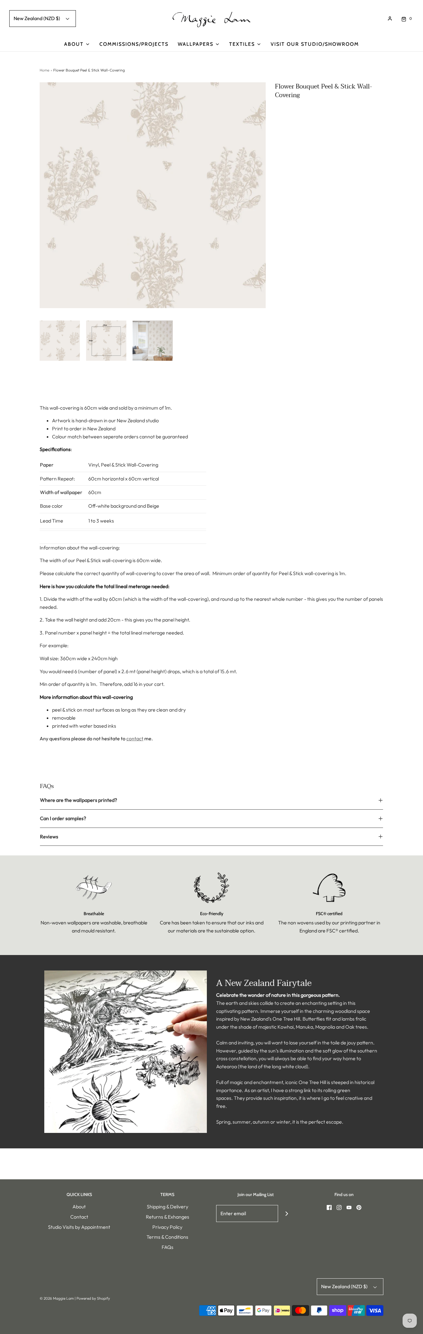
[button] (60, 341)
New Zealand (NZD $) (37, 18)
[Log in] (390, 18)
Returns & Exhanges (167, 1217)
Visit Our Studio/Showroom (315, 44)
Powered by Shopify (93, 1298)
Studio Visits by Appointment (79, 1227)
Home (44, 70)
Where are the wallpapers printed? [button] (78, 800)
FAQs (167, 1247)
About (79, 1206)
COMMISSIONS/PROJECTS (133, 44)
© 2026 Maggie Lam (57, 1298)
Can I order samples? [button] (63, 818)
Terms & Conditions (167, 1237)
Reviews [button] (49, 836)
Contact (79, 1217)
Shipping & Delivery (167, 1206)
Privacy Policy (167, 1227)
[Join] (286, 1213)
